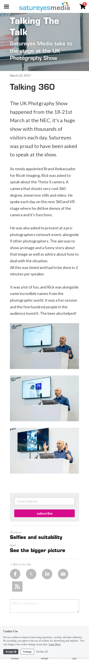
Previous (16, 532)
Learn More (55, 644)
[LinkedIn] (47, 574)
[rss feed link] (17, 586)
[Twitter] (31, 574)
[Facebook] (15, 574)
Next (13, 545)
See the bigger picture (37, 550)
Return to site (22, 564)
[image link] (44, 6)
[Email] (63, 574)
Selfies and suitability (36, 537)
